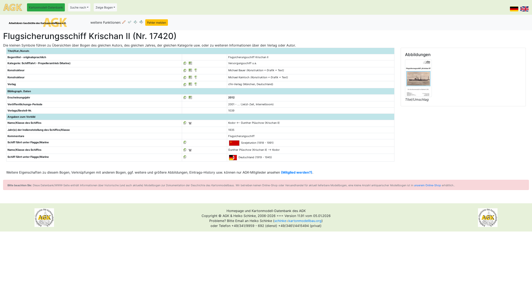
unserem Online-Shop (427, 185)
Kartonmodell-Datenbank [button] (46, 7)
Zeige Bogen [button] (104, 7)
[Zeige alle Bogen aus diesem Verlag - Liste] (185, 84)
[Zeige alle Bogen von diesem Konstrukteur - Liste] (185, 70)
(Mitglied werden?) (296, 172)
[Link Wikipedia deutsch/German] (190, 122)
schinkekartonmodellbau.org (297, 221)
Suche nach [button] (78, 7)
